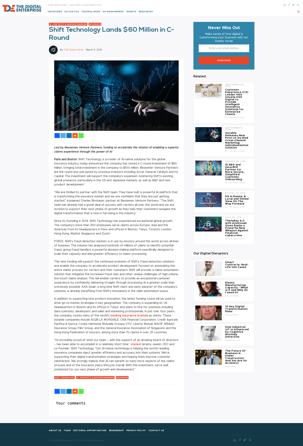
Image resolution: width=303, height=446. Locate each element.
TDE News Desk (236, 118)
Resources (146, 12)
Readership (116, 430)
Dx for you (72, 12)
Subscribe (224, 60)
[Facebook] (57, 135)
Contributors (57, 5)
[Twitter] (63, 135)
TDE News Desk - (75, 50)
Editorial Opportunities (89, 430)
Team (67, 430)
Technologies (90, 12)
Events (131, 12)
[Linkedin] (69, 135)
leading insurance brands (129, 315)
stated (136, 344)
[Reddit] (75, 135)
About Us (55, 430)
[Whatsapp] (81, 135)
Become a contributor (85, 5)
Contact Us (156, 430)
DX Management (113, 12)
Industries (55, 12)
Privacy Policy (136, 430)
